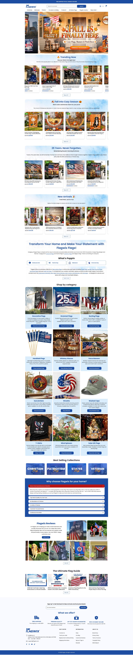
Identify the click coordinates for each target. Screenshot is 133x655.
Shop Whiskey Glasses (66, 368)
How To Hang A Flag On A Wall (84, 588)
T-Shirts (39, 443)
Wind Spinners (66, 443)
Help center (93, 10)
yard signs (85, 273)
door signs (53, 273)
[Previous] (28, 580)
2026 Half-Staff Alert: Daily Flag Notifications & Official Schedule (105, 588)
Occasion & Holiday (54, 10)
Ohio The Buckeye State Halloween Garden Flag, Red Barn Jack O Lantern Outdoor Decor (97, 229)
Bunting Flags (94, 316)
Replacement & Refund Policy (66, 638)
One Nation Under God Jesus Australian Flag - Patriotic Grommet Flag (74, 87)
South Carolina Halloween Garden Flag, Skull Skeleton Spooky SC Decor (53, 134)
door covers (68, 273)
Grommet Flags (66, 316)
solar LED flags (48, 271)
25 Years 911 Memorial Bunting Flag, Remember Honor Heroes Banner (75, 182)
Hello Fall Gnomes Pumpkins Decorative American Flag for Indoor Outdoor (33, 134)
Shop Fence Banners (94, 368)
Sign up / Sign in (80, 640)
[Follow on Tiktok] (34, 644)
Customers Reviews (80, 638)
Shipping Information (64, 640)
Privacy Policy (95, 635)
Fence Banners (94, 358)
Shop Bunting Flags (94, 326)
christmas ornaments (44, 273)
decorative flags (57, 269)
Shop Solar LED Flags (94, 453)
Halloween (37, 10)
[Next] (104, 580)
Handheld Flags (39, 358)
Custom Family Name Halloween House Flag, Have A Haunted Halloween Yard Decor (56, 228)
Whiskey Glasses (66, 358)
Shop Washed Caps (94, 410)
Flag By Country (84, 10)
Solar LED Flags (94, 443)
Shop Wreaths (66, 410)
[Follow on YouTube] (31, 644)
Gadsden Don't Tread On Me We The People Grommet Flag (54, 86)
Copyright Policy (96, 640)
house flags (84, 269)
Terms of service (96, 638)
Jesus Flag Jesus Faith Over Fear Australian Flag (96, 86)
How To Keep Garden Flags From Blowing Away (64, 588)
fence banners (61, 273)
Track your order (63, 635)
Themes (44, 10)
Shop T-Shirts (38, 453)
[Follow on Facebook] (26, 644)
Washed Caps (94, 401)
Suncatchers (39, 401)
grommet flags (34, 271)
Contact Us (62, 633)
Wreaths (66, 401)
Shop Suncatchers (39, 410)
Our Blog (78, 635)
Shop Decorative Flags (39, 326)
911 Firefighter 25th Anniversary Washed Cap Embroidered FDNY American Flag (34, 182)
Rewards (78, 643)
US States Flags (73, 10)
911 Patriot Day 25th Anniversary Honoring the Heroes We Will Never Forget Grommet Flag (96, 182)
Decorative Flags (38, 316)
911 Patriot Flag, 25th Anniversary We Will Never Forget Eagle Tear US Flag (55, 182)
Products (64, 10)
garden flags (91, 269)
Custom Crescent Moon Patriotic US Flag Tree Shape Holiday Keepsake (77, 228)
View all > (66, 563)
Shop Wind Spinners (67, 453)
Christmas (29, 10)
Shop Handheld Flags (38, 368)
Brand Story (95, 633)
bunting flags (98, 269)
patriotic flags (68, 253)
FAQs (77, 633)
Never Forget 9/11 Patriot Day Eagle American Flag (33, 86)
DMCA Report (95, 643)
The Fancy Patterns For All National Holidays (44, 588)
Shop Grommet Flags (66, 326)
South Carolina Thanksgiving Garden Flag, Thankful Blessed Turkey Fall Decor (96, 134)
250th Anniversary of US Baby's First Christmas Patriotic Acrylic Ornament (34, 228)
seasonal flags (50, 253)
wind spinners (76, 273)
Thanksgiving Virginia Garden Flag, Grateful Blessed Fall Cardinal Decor (74, 134)
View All (66, 95)
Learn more (46, 537)
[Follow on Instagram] (29, 644)
